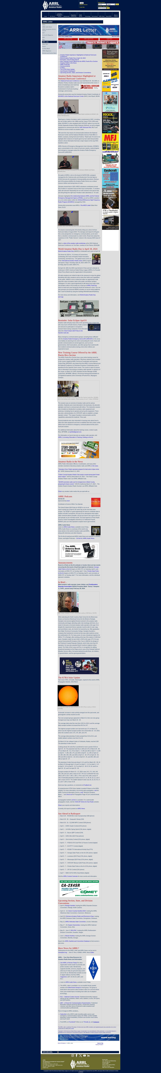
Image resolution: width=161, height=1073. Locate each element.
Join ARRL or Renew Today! (68, 962)
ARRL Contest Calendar (70, 876)
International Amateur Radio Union (72, 260)
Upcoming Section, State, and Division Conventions (75, 72)
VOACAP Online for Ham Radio (84, 802)
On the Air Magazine (47, 35)
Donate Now (105, 1059)
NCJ (43, 39)
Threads (86, 1022)
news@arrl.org (62, 952)
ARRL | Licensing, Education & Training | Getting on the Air (75, 437)
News (43, 24)
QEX (43, 37)
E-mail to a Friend (106, 1066)
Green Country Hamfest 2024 (77, 911)
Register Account (83, 4)
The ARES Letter (85, 205)
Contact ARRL (105, 1063)
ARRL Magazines (46, 51)
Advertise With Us (106, 1062)
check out (69, 794)
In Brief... (62, 67)
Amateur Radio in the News (68, 63)
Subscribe (63, 1014)
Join (103, 1060)
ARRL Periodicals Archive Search (49, 30)
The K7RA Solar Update (67, 69)
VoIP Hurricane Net (85, 127)
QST (43, 32)
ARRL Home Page (68, 39)
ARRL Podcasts (65, 64)
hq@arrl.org (45, 1067)
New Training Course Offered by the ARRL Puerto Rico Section (79, 61)
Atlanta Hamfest (70, 935)
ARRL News (81, 808)
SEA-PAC (74, 930)
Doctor (44, 46)
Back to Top (100, 1043)
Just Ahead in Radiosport (67, 71)
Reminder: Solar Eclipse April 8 (69, 59)
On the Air (79, 538)
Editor (70, 36)
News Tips (45, 44)
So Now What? (46, 48)
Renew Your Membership (110, 1060)
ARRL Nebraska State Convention (75, 921)
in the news (94, 466)
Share (60, 491)
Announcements (65, 66)
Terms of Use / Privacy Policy (108, 1064)
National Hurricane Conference (70, 81)
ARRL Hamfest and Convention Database (77, 941)
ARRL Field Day (92, 285)
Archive (88, 39)
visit (95, 790)
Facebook (72, 1022)
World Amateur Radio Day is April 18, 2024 (73, 58)
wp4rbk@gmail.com (75, 432)
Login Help (82, 7)
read (81, 792)
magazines (63, 977)
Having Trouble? (99, 1044)
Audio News (109, 39)
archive (74, 800)
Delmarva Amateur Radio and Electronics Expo (80, 916)
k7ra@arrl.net (87, 785)
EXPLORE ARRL (48, 1052)
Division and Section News (49, 53)
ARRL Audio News (69, 527)
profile (72, 1028)
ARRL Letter (45, 42)
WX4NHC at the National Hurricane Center (71, 96)
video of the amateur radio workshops (74, 243)
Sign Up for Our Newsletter (108, 1067)
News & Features (62, 1043)
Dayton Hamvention (74, 925)
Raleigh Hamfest (70, 905)
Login (81, 3)
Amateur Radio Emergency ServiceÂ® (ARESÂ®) (78, 339)
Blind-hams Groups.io (74, 987)
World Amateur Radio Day (66, 251)
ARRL (58, 5)
